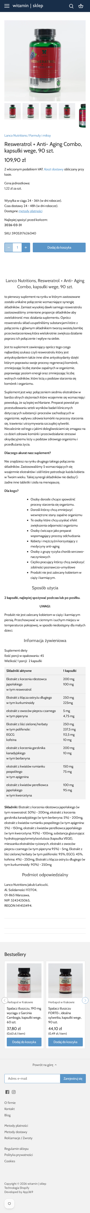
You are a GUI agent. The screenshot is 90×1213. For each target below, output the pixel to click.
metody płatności (30, 211)
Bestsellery (15, 954)
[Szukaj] (71, 6)
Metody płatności (16, 1126)
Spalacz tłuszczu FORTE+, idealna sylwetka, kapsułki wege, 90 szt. (64, 1012)
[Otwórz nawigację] (6, 6)
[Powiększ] (26, 247)
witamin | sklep (37, 1183)
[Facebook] (7, 1091)
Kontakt (9, 1109)
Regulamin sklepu (16, 1149)
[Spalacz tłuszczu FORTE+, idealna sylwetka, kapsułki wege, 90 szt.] (65, 980)
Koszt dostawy (54, 169)
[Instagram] (14, 1091)
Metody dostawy (15, 1132)
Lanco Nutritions (15, 135)
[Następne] (85, 1000)
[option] (12, 111)
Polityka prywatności (18, 1155)
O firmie (10, 1103)
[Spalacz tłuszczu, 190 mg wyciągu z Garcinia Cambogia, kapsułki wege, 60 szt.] (24, 980)
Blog (7, 1115)
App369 (28, 1192)
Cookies (9, 1161)
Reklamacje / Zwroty (18, 1138)
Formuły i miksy (40, 135)
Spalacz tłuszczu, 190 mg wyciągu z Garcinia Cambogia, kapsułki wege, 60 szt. (24, 1012)
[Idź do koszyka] (80, 6)
